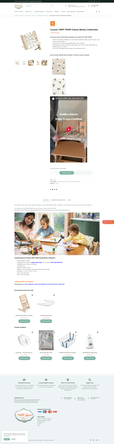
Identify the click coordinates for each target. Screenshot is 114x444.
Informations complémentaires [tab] (58, 199)
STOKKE (57, 183)
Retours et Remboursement (43, 420)
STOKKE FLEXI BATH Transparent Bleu (67, 352)
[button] (57, 281)
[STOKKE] (52, 23)
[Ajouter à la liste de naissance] (32, 295)
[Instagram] (91, 1)
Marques (57, 11)
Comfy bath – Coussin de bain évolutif (24, 352)
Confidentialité (40, 422)
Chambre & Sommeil (39, 11)
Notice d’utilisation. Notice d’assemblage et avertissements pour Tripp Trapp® (44, 284)
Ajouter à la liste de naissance (83, 172)
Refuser (13, 439)
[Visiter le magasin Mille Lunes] (80, 409)
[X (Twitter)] (52, 189)
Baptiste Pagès (39, 440)
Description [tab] (46, 199)
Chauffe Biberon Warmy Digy (88, 352)
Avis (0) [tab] (69, 199)
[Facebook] (89, 1)
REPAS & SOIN (77, 181)
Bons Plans (39, 1)
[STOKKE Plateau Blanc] (46, 303)
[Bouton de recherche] (52, 6)
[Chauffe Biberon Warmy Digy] (88, 340)
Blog (38, 425)
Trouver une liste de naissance (44, 418)
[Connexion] (96, 11)
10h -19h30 (93, 6)
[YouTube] (94, 1)
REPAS (72, 181)
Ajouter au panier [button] (24, 321)
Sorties (21, 11)
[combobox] (38, 5)
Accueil (16, 11)
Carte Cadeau (33, 1)
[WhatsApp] (99, 1)
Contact (63, 11)
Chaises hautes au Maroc (63, 181)
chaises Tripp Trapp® (36, 262)
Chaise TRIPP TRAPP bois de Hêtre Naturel (26, 315)
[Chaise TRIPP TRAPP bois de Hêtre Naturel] (24, 303)
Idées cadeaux (80, 11)
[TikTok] (96, 1)
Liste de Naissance (71, 11)
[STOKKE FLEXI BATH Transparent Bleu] (67, 340)
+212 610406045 (67, 398)
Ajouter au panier (67, 172)
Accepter (7, 439)
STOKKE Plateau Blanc (46, 315)
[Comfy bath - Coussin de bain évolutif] (23, 340)
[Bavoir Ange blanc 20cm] (45, 340)
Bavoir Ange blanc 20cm (45, 352)
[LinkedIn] (56, 189)
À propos (39, 423)
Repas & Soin (28, 11)
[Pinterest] (54, 189)
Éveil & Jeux (49, 11)
